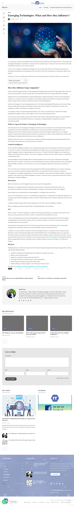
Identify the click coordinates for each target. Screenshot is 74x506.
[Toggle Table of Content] (25, 80)
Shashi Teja (4, 335)
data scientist (18, 175)
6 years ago (8, 335)
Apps (13, 466)
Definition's (13, 474)
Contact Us (42, 502)
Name (6, 370)
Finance (13, 480)
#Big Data (20, 268)
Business (53, 328)
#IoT (48, 268)
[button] (4, 502)
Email (27, 370)
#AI (14, 268)
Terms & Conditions (66, 502)
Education (13, 477)
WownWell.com (57, 490)
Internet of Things (53, 239)
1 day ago (8, 422)
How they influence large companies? (18, 82)
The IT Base (68, 500)
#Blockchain (28, 268)
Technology (46, 7)
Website (49, 370)
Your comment (8, 355)
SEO (5, 328)
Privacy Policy (55, 502)
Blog (48, 502)
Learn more (55, 474)
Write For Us (27, 502)
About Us (34, 502)
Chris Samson (28, 336)
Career (13, 471)
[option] (13, 326)
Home (40, 7)
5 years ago (33, 336)
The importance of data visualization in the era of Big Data (31, 266)
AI (13, 463)
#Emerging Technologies (39, 268)
